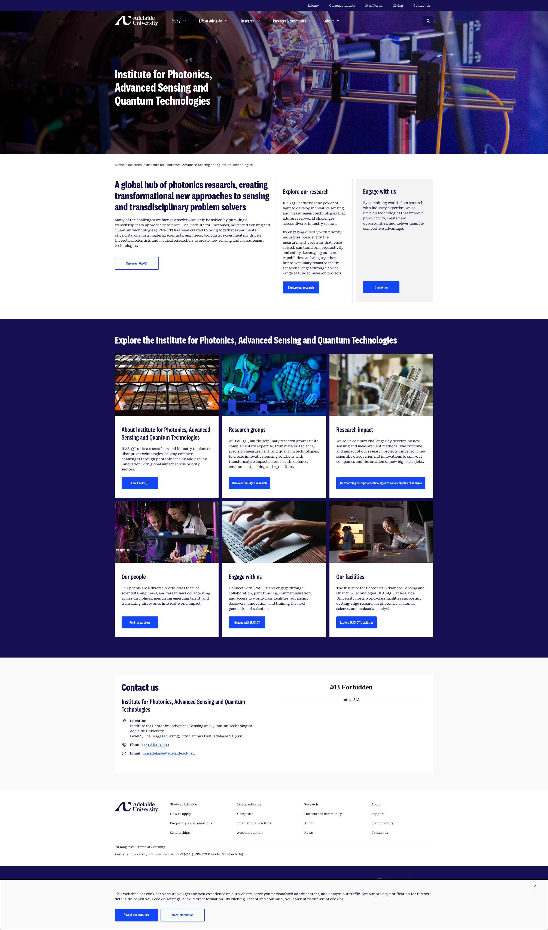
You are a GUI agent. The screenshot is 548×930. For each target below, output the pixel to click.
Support (377, 813)
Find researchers (140, 622)
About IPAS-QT (140, 483)
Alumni (309, 823)
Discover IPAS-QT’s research (249, 483)
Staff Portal (374, 5)
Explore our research (301, 287)
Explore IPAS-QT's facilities (356, 622)
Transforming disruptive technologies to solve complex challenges (381, 483)
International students (254, 823)
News (308, 832)
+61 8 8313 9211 (156, 745)
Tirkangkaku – (140, 847)
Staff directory (382, 823)
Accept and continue (136, 914)
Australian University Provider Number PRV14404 (152, 854)
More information (182, 914)
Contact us (421, 5)
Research (311, 804)
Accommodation (249, 832)
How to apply (180, 813)
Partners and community (323, 813)
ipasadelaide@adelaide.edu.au (169, 753)
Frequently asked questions (191, 823)
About (376, 804)
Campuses (245, 813)
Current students (342, 5)
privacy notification (392, 894)
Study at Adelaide (183, 804)
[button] (534, 886)
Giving (398, 5)
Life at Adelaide (249, 804)
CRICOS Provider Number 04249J (220, 854)
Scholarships (180, 832)
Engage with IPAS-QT (247, 622)
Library (313, 5)
